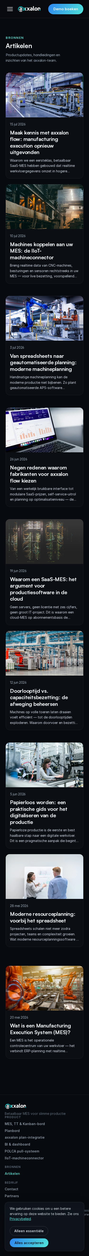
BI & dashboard (17, 1144)
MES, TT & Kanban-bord (25, 1124)
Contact (11, 1189)
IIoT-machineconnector (24, 1158)
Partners (12, 1196)
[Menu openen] (10, 9)
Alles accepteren (29, 1243)
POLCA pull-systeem (22, 1151)
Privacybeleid (20, 1219)
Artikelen (12, 1173)
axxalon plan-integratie (25, 1137)
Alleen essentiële (29, 1231)
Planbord (12, 1131)
